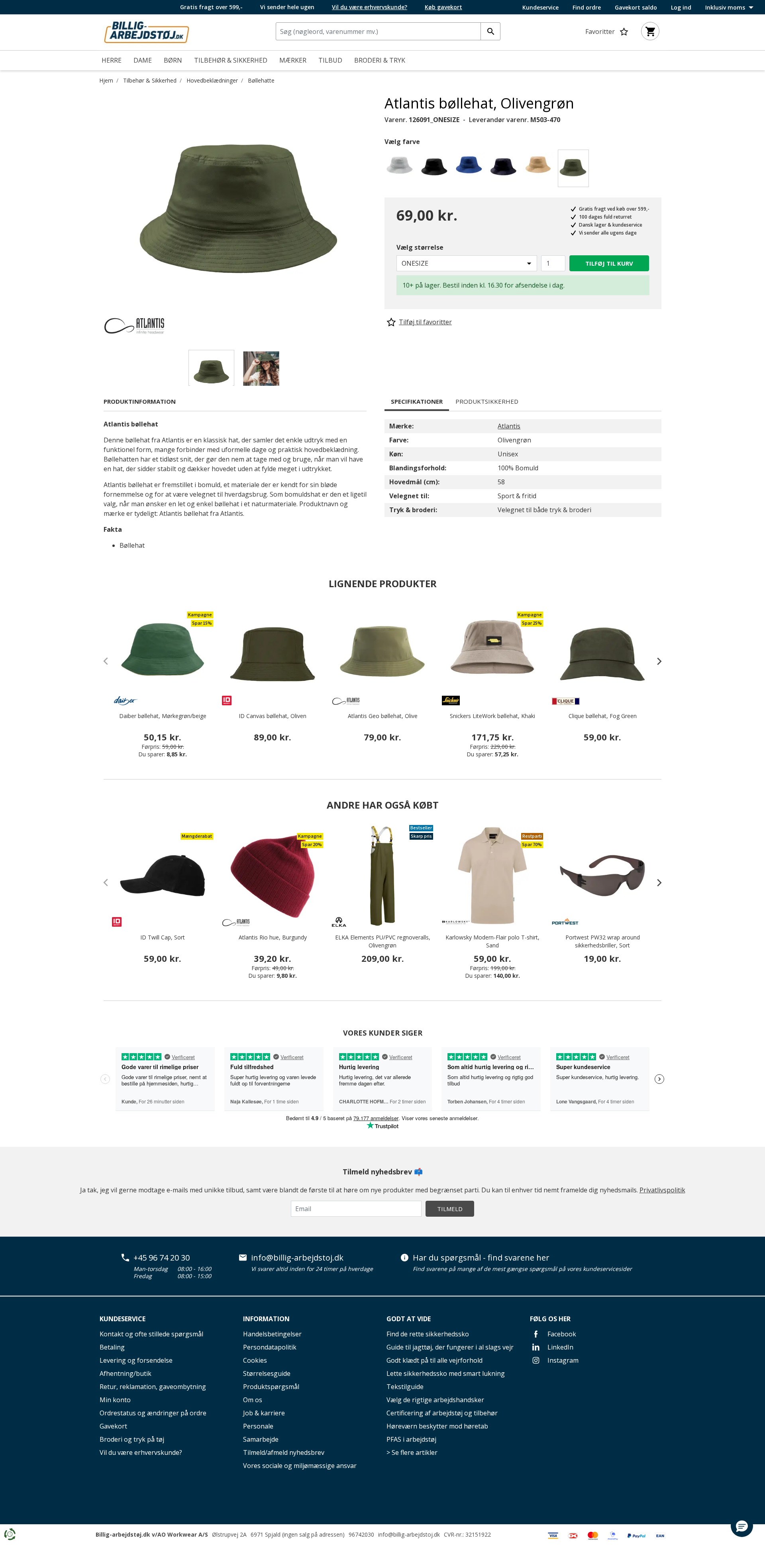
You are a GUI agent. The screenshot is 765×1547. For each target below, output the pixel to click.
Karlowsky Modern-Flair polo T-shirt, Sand (492, 941)
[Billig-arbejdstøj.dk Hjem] (147, 31)
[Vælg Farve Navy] (505, 170)
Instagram (562, 1360)
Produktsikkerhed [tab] (486, 401)
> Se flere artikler (411, 1452)
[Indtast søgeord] (490, 31)
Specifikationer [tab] (417, 401)
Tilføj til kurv (609, 263)
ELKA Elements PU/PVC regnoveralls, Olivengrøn (382, 941)
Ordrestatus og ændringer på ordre (153, 1413)
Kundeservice (540, 7)
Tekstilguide (405, 1386)
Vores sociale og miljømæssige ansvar (300, 1465)
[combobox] (388, 31)
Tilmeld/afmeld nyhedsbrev (283, 1452)
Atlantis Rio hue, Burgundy (273, 937)
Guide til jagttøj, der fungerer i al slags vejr (450, 1347)
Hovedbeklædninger (212, 80)
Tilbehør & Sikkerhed (150, 80)
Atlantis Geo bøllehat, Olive (383, 716)
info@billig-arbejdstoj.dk (297, 1258)
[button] (742, 1526)
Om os (252, 1399)
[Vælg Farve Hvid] (401, 170)
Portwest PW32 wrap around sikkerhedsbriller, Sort (602, 941)
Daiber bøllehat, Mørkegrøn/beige (162, 716)
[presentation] (655, 661)
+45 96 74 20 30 (161, 1258)
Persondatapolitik (269, 1347)
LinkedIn (559, 1347)
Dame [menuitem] (142, 60)
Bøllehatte (261, 80)
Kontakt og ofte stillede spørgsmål (151, 1334)
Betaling (112, 1347)
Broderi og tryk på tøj (132, 1439)
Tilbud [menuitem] (330, 60)
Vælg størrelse (419, 247)
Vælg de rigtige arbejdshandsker (435, 1399)
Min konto (115, 1399)
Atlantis (509, 426)
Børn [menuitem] (173, 60)
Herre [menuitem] (112, 60)
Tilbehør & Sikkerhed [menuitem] (230, 60)
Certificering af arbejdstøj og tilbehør (442, 1413)
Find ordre (587, 7)
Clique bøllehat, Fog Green (603, 716)
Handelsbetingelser (272, 1334)
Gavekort (113, 1426)
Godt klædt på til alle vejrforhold (434, 1360)
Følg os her (550, 1318)
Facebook (561, 1334)
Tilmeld (450, 1209)
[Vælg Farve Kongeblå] (470, 170)
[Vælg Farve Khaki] (539, 170)
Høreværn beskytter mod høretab (437, 1426)
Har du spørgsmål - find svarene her (481, 1258)
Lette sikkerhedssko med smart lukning (445, 1373)
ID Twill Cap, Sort (162, 937)
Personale (258, 1426)
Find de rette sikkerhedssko (427, 1334)
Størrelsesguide (266, 1373)
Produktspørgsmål (271, 1386)
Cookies (255, 1360)
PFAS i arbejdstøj (411, 1439)
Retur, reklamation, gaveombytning (153, 1386)
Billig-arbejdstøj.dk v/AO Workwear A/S (152, 1534)
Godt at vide (408, 1318)
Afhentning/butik (125, 1373)
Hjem (106, 80)
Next (378, 214)
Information (266, 1318)
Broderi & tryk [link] (379, 60)
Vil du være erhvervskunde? (141, 1452)
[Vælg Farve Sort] (435, 170)
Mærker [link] (292, 60)
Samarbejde (261, 1439)
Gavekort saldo (636, 7)
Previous (98, 214)
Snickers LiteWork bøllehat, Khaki (492, 716)
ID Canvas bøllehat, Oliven (272, 716)
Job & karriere (264, 1413)
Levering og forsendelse (136, 1360)
